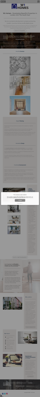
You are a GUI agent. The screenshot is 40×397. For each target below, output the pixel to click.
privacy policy (30, 197)
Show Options (19, 203)
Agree (20, 200)
